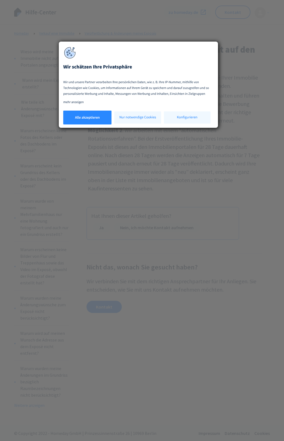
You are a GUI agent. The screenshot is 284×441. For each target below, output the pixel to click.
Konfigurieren (187, 117)
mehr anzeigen (73, 102)
